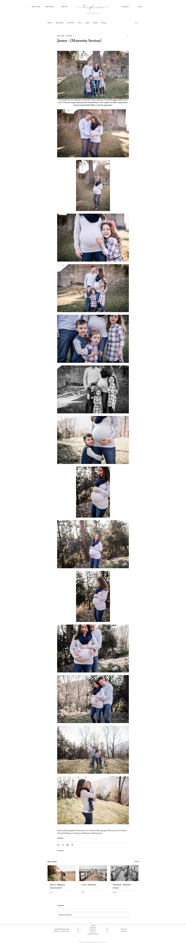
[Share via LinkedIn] (67, 845)
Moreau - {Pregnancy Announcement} (57, 886)
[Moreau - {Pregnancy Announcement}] (62, 873)
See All (137, 862)
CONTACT (125, 7)
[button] (136, 23)
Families (95, 23)
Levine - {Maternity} (88, 885)
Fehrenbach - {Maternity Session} (122, 886)
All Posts (49, 23)
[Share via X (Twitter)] (63, 845)
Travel (79, 23)
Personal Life (70, 23)
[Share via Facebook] (58, 845)
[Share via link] (72, 845)
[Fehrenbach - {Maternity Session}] (124, 873)
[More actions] (128, 36)
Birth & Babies (60, 23)
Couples (87, 23)
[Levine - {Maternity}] (93, 873)
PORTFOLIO (49, 7)
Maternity (103, 23)
